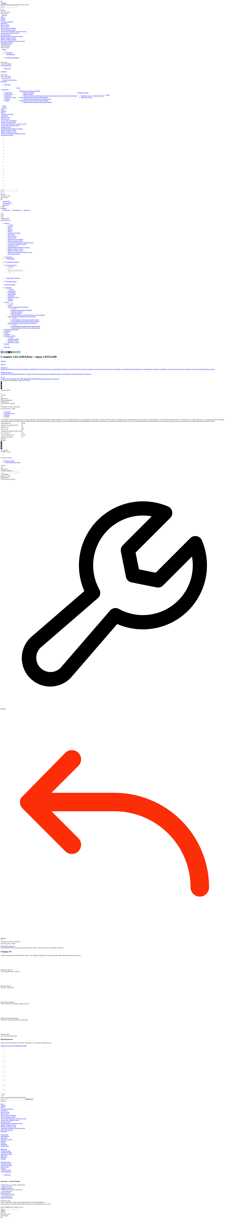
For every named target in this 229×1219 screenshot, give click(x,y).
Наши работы (5, 1136)
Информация (5, 1146)
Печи (2, 369)
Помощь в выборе (13, 339)
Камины (6, 369)
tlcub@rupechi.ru (6, 1193)
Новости (3, 1141)
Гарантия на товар (6, 1154)
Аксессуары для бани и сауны (107, 369)
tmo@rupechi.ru (6, 65)
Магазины (4, 81)
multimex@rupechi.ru (7, 1188)
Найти (3, 1210)
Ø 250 (31, 379)
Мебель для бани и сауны (170, 369)
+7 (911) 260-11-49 (6, 1191)
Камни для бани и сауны (155, 369)
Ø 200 (27, 379)
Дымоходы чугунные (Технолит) (28, 374)
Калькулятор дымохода (10, 80)
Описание (7, 412)
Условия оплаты (6, 1151)
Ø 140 (13, 379)
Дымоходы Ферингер (84, 374)
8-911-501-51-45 (6, 44)
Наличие (7, 415)
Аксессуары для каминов (50, 369)
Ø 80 (37, 379)
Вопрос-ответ (5, 1167)
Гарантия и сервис (6, 1139)
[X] (9, 352)
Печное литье (38, 369)
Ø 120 (6, 379)
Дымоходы (4, 1110)
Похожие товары (9, 461)
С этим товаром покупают (12, 462)
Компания (4, 1131)
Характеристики (9, 413)
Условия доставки (6, 1152)
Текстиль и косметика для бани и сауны (190, 369)
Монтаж (3, 708)
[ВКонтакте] (2, 352)
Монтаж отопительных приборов (21, 310)
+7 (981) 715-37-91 (6, 1186)
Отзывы (6, 416)
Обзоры (3, 1168)
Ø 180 (24, 379)
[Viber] (12, 352)
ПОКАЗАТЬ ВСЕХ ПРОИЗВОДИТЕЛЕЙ (13, 1046)
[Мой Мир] (7, 352)
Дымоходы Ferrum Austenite (46, 374)
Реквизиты (4, 1138)
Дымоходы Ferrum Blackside (9, 374)
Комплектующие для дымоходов (49, 379)
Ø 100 (2, 379)
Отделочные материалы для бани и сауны (85, 369)
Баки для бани (29, 369)
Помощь (3, 1159)
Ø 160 (20, 379)
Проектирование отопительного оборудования (25, 326)
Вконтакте (7, 68)
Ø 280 (34, 379)
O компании (11, 291)
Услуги (10, 305)
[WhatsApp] (14, 352)
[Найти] (2, 8)
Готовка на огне (121, 369)
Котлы (11, 369)
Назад (11, 225)
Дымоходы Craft (59, 374)
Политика (4, 1157)
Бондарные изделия (208, 369)
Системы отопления (19, 369)
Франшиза (4, 1144)
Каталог (10, 226)
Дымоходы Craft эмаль (71, 374)
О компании (4, 1134)
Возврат (3, 938)
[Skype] (17, 352)
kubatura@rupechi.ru (7, 1198)
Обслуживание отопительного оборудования (25, 320)
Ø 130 (9, 379)
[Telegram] (19, 352)
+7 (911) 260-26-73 (6, 1196)
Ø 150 (17, 379)
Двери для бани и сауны (65, 369)
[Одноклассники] (4, 352)
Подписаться (29, 1099)
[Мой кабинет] (1, 212)
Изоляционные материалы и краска (137, 369)
